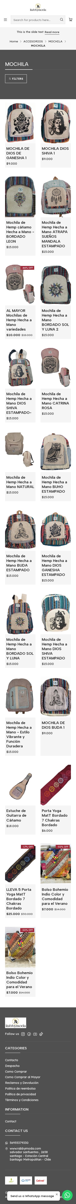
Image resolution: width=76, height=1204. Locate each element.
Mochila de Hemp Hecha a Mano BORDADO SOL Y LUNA (20, 648)
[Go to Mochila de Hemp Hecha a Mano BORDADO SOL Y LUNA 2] (56, 285)
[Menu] (5, 19)
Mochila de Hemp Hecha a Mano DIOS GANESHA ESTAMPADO (54, 565)
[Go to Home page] (38, 7)
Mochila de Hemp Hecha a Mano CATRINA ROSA (55, 401)
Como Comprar (16, 1071)
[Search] (61, 19)
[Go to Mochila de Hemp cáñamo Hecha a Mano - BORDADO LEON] (20, 197)
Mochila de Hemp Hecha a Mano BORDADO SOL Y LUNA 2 (55, 319)
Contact (10, 1121)
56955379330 (19, 1143)
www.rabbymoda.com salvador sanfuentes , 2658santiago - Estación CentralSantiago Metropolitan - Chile (30, 1154)
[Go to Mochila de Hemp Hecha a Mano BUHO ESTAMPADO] (56, 451)
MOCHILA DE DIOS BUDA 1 (53, 725)
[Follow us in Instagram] (23, 1034)
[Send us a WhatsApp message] (67, 1195)
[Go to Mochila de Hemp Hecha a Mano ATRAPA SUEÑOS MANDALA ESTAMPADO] (56, 197)
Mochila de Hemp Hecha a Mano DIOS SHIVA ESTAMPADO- (19, 403)
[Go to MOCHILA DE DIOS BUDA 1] (56, 697)
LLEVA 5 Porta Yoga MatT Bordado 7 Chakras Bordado (18, 898)
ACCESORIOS (33, 41)
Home (14, 41)
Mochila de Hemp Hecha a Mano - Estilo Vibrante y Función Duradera (19, 734)
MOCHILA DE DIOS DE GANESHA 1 (17, 153)
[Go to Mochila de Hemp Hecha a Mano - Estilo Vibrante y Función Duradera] (20, 697)
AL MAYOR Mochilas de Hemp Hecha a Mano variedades (19, 319)
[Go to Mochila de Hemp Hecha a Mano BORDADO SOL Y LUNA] (20, 614)
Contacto (11, 1060)
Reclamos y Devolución (21, 1083)
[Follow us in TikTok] (41, 1034)
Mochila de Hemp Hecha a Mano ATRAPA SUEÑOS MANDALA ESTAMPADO (55, 234)
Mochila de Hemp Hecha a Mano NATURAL (20, 482)
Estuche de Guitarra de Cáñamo (16, 815)
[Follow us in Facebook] (29, 1034)
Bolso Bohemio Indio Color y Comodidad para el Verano (55, 896)
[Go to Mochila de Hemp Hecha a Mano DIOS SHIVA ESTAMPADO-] (20, 368)
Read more (52, 32)
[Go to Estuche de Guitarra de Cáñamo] (20, 785)
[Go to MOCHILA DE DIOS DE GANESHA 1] (20, 123)
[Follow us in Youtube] (35, 1034)
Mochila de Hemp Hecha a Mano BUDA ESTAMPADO (19, 563)
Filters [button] (17, 78)
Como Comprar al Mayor (22, 1077)
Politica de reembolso (20, 1088)
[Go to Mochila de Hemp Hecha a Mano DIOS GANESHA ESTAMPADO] (56, 530)
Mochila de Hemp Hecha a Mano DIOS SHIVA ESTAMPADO (54, 648)
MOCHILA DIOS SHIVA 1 (55, 150)
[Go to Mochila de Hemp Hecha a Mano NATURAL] (20, 451)
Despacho (12, 1066)
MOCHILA (55, 41)
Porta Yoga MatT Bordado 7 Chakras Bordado (55, 817)
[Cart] (70, 19)
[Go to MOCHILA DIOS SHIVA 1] (56, 123)
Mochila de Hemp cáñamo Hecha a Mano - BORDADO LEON (20, 231)
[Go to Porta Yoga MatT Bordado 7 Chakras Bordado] (56, 785)
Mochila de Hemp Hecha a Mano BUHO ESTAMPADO (54, 484)
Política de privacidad (20, 1094)
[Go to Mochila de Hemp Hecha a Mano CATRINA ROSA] (56, 368)
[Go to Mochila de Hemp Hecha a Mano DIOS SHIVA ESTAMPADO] (56, 614)
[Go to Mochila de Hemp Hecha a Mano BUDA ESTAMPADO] (20, 530)
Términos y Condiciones (21, 1100)
